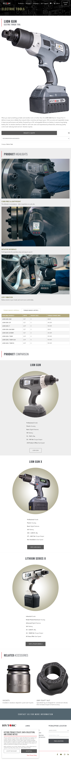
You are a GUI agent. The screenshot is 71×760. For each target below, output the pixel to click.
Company (35, 3)
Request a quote (29, 133)
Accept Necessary (11, 751)
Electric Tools (9, 144)
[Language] (51, 3)
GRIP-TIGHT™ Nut (43, 700)
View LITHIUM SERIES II (35, 644)
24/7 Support (44, 3)
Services (28, 3)
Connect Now (65, 3)
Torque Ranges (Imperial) (11, 310)
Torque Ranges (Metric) (30, 310)
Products (20, 3)
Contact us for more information (35, 714)
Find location (58, 741)
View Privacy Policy (32, 755)
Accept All (29, 751)
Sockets (6, 700)
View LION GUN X (35, 547)
